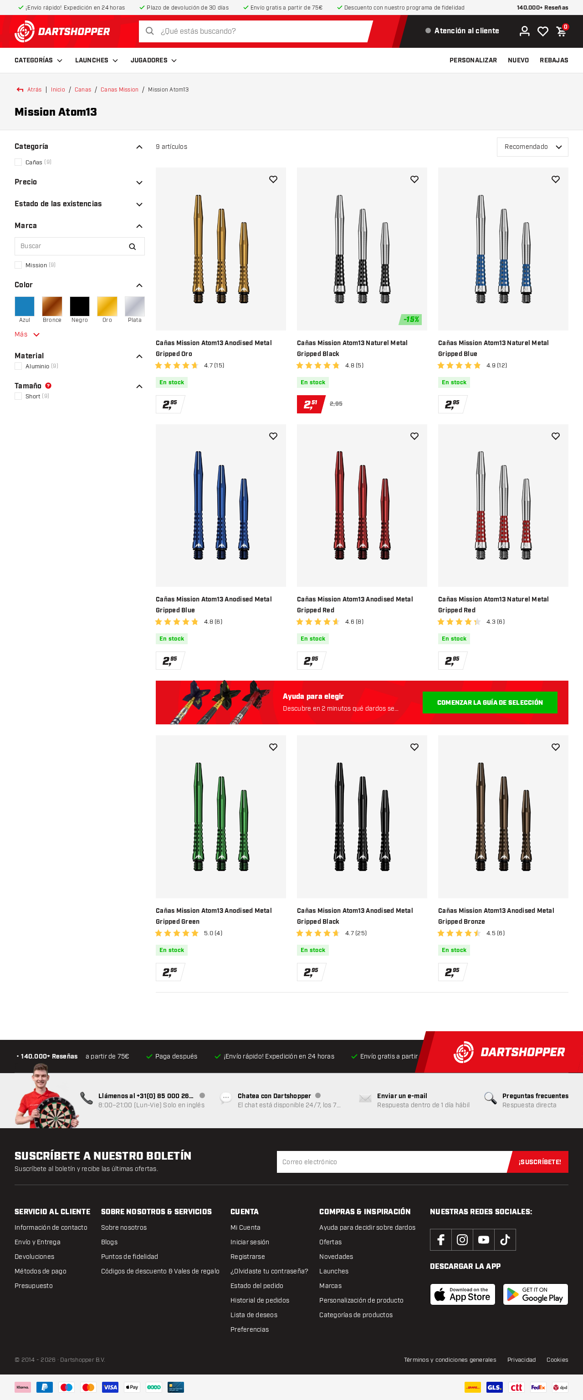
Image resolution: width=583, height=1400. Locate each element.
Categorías (34, 60)
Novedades (336, 1257)
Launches (92, 60)
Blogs (109, 1242)
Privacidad (521, 1360)
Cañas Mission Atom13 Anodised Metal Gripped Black (355, 916)
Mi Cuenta (245, 1228)
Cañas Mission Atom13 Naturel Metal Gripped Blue (493, 348)
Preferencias (249, 1330)
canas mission (119, 90)
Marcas (330, 1286)
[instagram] (462, 1240)
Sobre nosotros (124, 1228)
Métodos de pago (40, 1271)
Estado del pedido (256, 1286)
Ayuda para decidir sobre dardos (367, 1228)
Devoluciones (34, 1257)
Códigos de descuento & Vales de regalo (160, 1271)
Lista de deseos (253, 1315)
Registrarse (247, 1257)
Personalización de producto (361, 1300)
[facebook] (441, 1240)
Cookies (557, 1360)
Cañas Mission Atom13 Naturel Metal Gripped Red (493, 605)
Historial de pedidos (259, 1300)
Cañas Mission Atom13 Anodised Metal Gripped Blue (214, 605)
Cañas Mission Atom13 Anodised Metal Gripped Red (355, 605)
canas (83, 90)
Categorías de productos (356, 1315)
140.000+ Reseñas (542, 8)
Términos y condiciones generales (450, 1360)
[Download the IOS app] (463, 1294)
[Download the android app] (535, 1294)
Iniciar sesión (250, 1242)
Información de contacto (51, 1228)
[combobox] (258, 31)
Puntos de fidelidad (130, 1257)
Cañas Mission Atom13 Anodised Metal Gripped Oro (214, 348)
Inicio (58, 90)
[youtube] (484, 1240)
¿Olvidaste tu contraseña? (269, 1271)
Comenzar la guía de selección (490, 703)
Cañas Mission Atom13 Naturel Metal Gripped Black (352, 348)
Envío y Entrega (38, 1242)
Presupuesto (34, 1286)
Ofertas (330, 1242)
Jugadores (149, 60)
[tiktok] (505, 1240)
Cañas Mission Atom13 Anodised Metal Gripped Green (214, 916)
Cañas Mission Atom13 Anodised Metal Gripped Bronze (496, 916)
